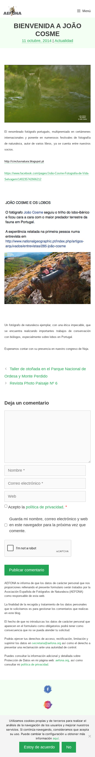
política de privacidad (44, 507)
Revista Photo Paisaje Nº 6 (33, 383)
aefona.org (62, 660)
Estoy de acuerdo (39, 747)
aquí (56, 738)
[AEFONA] (12, 10)
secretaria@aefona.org (46, 643)
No (68, 747)
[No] (89, 736)
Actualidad (64, 40)
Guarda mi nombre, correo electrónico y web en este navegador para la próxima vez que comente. (48, 525)
